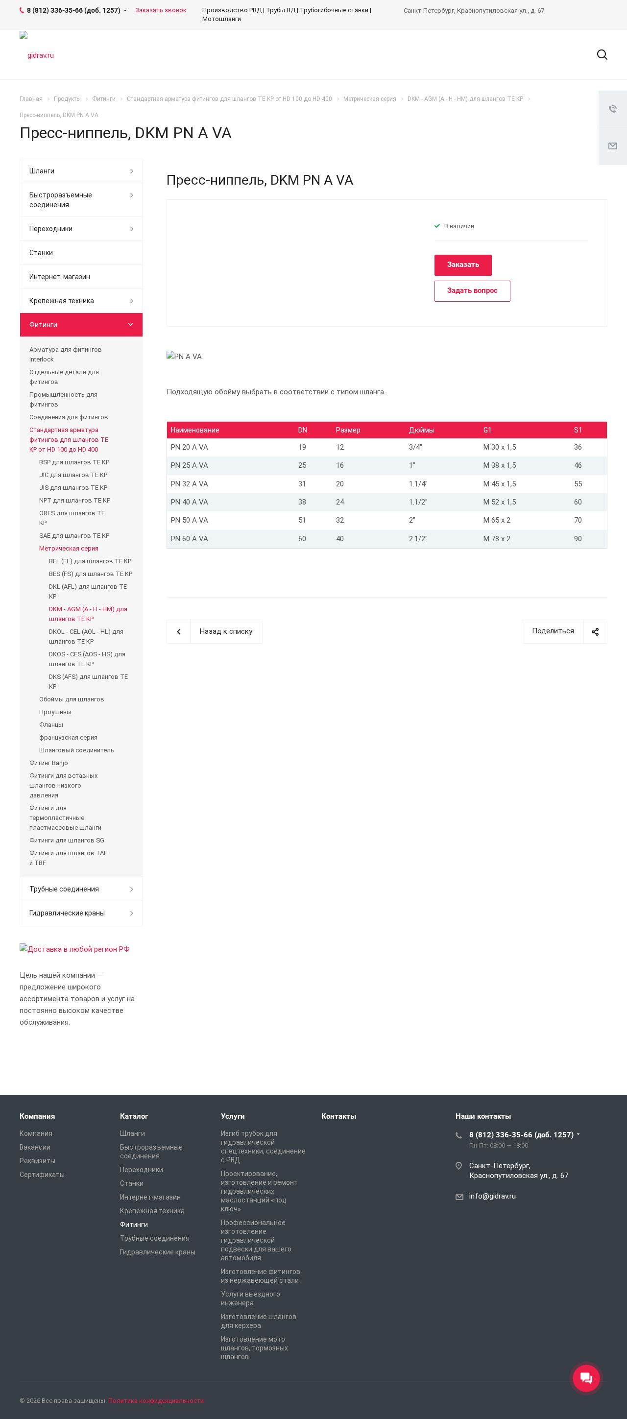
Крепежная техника (61, 301)
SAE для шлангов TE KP (74, 535)
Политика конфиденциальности (156, 1400)
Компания (37, 1116)
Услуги (233, 1116)
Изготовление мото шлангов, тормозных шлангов (254, 1348)
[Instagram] (574, 1402)
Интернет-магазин (59, 277)
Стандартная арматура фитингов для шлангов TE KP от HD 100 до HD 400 (68, 439)
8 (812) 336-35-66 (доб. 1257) (521, 1134)
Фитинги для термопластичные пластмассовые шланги (65, 817)
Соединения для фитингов (68, 417)
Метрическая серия (68, 548)
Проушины (55, 712)
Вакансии (35, 1147)
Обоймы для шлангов (71, 699)
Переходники (50, 229)
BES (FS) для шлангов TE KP (90, 573)
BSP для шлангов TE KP (74, 462)
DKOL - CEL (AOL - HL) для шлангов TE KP (86, 636)
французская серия (68, 737)
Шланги (41, 171)
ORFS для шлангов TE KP (72, 518)
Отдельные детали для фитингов (64, 376)
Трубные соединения (64, 889)
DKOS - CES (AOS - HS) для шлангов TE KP (87, 659)
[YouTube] (597, 1402)
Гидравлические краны (67, 913)
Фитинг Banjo (48, 763)
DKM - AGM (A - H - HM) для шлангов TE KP (88, 614)
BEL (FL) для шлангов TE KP (90, 561)
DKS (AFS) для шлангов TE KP (88, 681)
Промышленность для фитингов (63, 399)
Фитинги (43, 325)
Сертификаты (42, 1174)
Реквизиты (37, 1161)
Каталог (134, 1116)
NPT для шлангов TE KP (74, 500)
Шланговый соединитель (76, 750)
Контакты (338, 1116)
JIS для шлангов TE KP (73, 487)
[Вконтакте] (550, 1402)
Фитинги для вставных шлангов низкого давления (63, 785)
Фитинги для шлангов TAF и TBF (68, 857)
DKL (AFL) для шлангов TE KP (88, 591)
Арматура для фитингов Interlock (65, 354)
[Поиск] (597, 55)
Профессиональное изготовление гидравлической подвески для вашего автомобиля (256, 1240)
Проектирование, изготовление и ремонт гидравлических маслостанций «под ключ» (259, 1191)
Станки (41, 253)
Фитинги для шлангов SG (66, 840)
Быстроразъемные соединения (60, 200)
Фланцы (51, 724)
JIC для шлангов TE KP (73, 475)
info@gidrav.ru (492, 1196)
